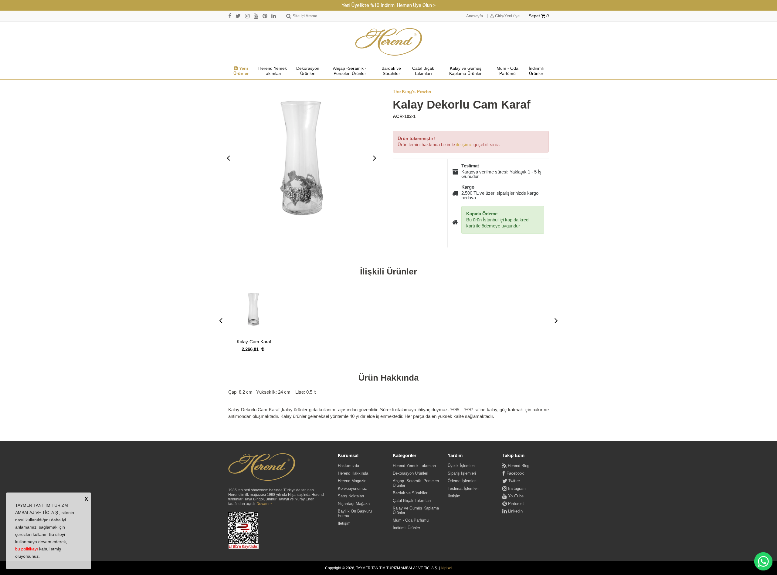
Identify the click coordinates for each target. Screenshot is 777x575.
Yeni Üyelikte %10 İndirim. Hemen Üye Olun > (389, 5)
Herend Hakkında (353, 473)
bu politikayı (26, 548)
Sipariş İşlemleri (462, 473)
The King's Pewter (412, 91)
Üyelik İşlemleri (461, 465)
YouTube (515, 496)
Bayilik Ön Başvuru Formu (355, 513)
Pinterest (515, 503)
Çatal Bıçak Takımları (423, 71)
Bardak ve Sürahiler (391, 71)
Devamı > (264, 504)
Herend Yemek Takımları (272, 71)
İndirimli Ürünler (536, 71)
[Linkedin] (273, 16)
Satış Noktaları (351, 496)
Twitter (513, 481)
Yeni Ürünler (241, 71)
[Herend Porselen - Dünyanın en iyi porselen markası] (388, 42)
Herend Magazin (352, 481)
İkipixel (446, 568)
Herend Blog (518, 465)
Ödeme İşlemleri (462, 481)
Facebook (514, 473)
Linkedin (515, 511)
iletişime (464, 144)
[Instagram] (247, 16)
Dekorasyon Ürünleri (307, 71)
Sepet (539, 16)
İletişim (344, 523)
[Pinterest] (265, 16)
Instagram (516, 488)
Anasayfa (474, 16)
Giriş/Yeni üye (507, 16)
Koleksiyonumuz (352, 488)
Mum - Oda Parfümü (507, 71)
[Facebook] (229, 16)
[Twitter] (238, 16)
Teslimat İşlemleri (463, 488)
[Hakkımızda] (261, 467)
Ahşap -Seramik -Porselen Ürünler (349, 71)
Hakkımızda (348, 465)
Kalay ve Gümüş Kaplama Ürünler (465, 71)
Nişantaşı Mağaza (354, 503)
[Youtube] (256, 16)
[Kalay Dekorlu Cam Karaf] (301, 158)
